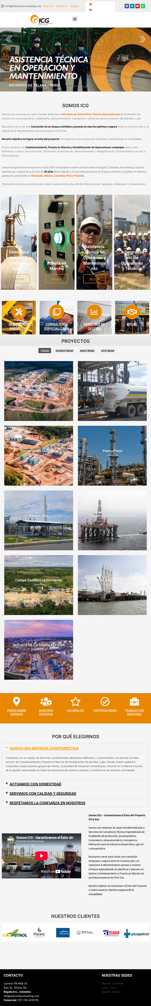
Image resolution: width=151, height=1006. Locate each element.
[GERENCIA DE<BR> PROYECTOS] (19, 312)
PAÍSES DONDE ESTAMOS (16, 712)
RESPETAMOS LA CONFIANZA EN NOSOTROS (47, 803)
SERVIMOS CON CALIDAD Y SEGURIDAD (43, 793)
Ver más (19, 279)
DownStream (64, 350)
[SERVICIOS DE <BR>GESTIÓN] (94, 312)
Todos (45, 350)
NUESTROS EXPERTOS (46, 712)
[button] (75, 19)
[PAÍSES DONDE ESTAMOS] (16, 701)
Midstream (87, 350)
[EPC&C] (132, 312)
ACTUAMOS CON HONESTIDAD (35, 784)
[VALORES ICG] (75, 701)
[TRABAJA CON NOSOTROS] (134, 701)
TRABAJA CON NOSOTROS (134, 712)
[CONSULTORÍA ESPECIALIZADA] (56, 312)
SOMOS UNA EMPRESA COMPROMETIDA (44, 748)
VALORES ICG (75, 710)
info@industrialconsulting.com (21, 996)
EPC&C (132, 324)
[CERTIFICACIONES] (105, 701)
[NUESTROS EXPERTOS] (46, 701)
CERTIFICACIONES (105, 710)
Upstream (107, 350)
